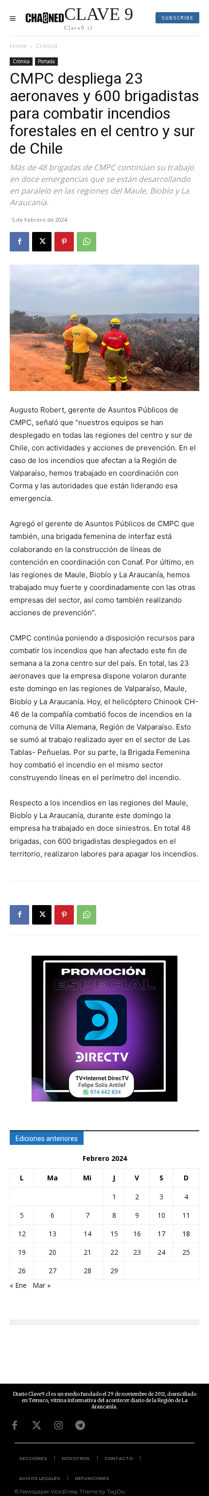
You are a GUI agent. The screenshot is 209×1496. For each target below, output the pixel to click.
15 (114, 1233)
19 (22, 1252)
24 (161, 1252)
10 (161, 1215)
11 (186, 1215)
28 (87, 1270)
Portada (46, 61)
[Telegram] (80, 1425)
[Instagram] (58, 1425)
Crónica (46, 46)
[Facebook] (19, 241)
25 (186, 1252)
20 (52, 1252)
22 (114, 1252)
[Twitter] (36, 1425)
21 (87, 1252)
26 (22, 1270)
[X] (42, 241)
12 (22, 1233)
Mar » (42, 1285)
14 (87, 1233)
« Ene (18, 1285)
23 (137, 1252)
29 (114, 1270)
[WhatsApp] (86, 241)
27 (52, 1270)
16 (137, 1233)
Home (18, 46)
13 (52, 1233)
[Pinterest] (64, 241)
